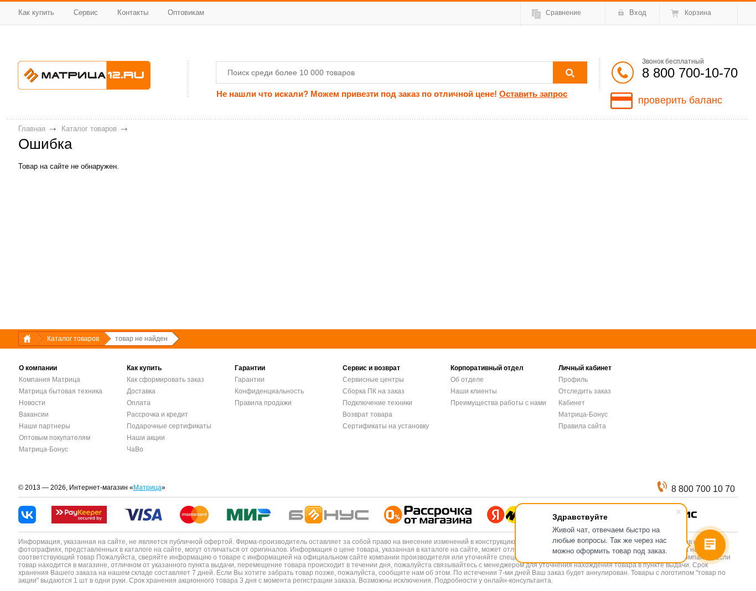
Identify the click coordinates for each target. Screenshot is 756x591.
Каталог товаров (89, 129)
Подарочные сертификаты (169, 426)
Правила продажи (263, 403)
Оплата (139, 403)
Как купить (36, 12)
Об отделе (467, 379)
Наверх (727, 338)
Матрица (147, 487)
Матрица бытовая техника (60, 391)
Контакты (132, 12)
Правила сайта (582, 426)
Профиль (573, 379)
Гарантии (250, 379)
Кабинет (571, 403)
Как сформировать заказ (165, 379)
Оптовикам (186, 12)
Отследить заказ (584, 391)
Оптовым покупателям (54, 438)
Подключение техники (377, 403)
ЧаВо (135, 449)
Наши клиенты (474, 391)
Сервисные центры (373, 379)
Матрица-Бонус (43, 449)
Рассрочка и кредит (157, 414)
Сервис (86, 12)
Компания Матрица (49, 379)
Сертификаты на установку (386, 426)
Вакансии (34, 414)
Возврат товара (367, 414)
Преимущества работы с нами (498, 403)
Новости (32, 403)
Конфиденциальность (269, 391)
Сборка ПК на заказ (374, 391)
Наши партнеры (44, 426)
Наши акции (146, 438)
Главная (31, 129)
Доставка (141, 391)
